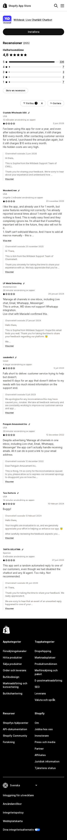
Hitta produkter (12, 657)
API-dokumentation (15, 729)
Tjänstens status (45, 768)
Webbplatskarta (13, 821)
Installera (33, 31)
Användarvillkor (12, 803)
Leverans (40, 693)
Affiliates (40, 755)
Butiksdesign (11, 676)
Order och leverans (14, 670)
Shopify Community (15, 735)
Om (37, 722)
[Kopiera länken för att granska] (28, 112)
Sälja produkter (12, 663)
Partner (39, 748)
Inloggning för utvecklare (18, 795)
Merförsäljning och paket (46, 672)
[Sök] (56, 5)
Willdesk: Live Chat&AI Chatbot (33, 19)
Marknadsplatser (45, 657)
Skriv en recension (15, 90)
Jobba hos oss (44, 729)
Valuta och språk (45, 699)
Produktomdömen (46, 663)
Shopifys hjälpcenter (15, 722)
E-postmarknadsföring (48, 680)
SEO (37, 686)
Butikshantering (12, 693)
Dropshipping (43, 651)
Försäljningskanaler (14, 651)
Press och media (45, 742)
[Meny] (62, 5)
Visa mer (9, 179)
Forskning (9, 742)
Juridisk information (47, 761)
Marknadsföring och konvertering (15, 685)
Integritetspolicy (13, 812)
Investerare (42, 735)
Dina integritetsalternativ (18, 829)
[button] (42, 103)
